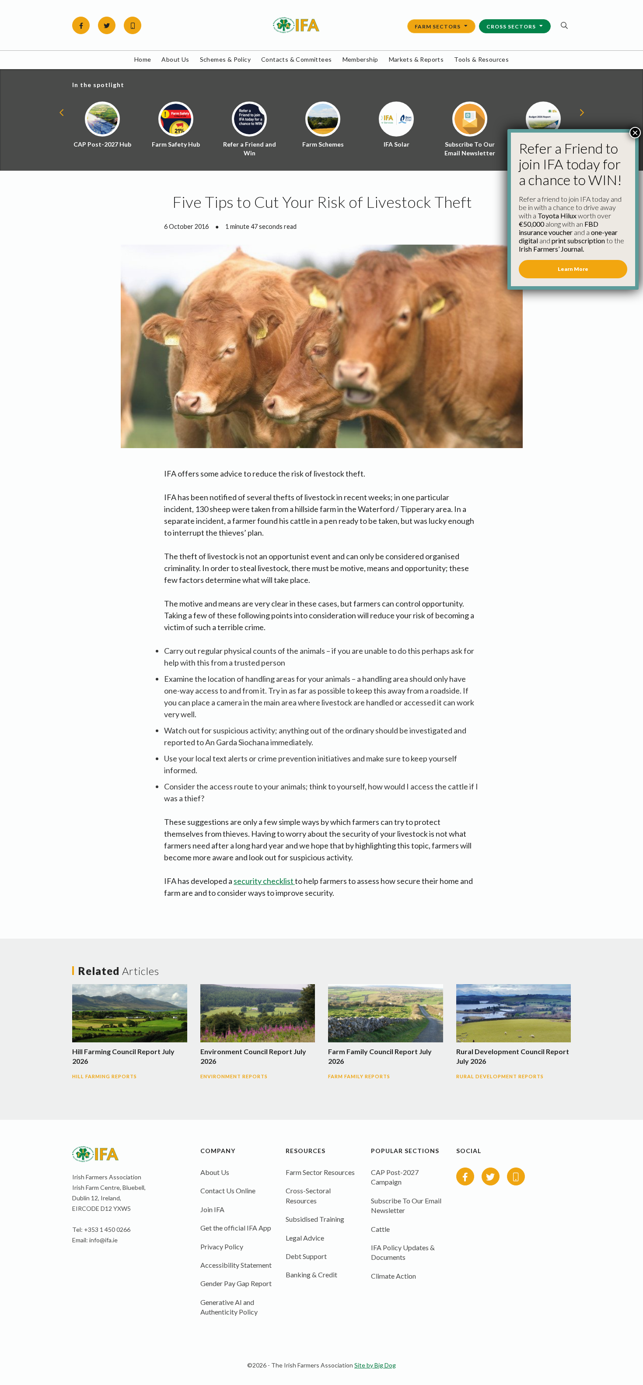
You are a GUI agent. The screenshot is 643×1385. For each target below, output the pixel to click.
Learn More (573, 269)
